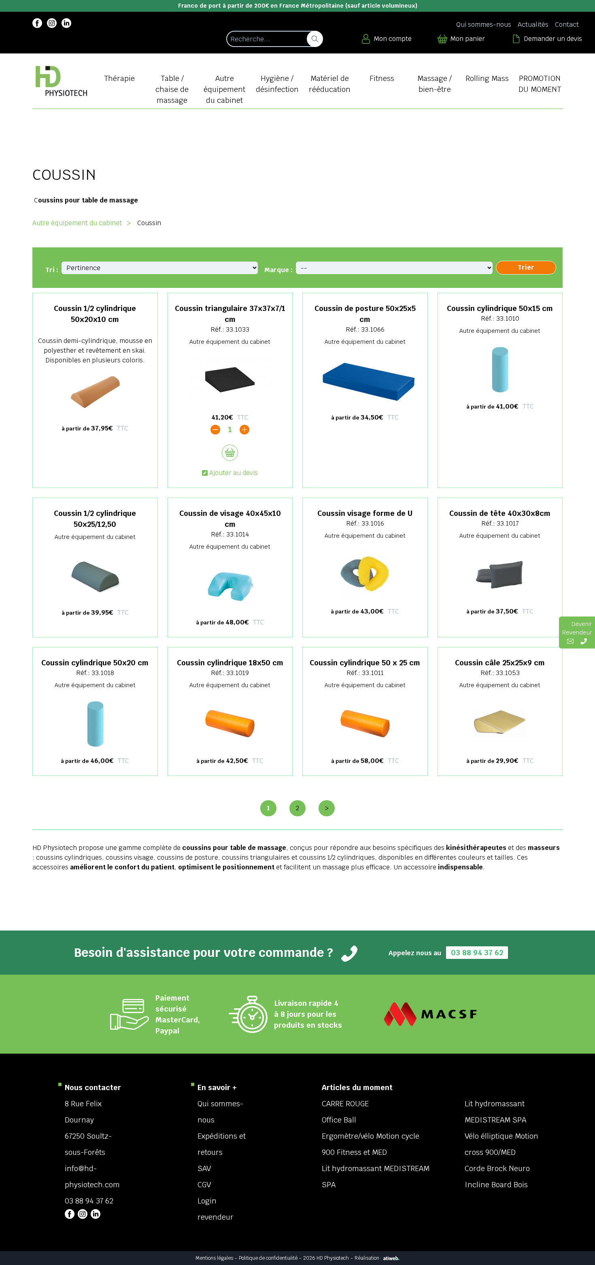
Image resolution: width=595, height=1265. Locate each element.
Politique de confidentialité (268, 1258)
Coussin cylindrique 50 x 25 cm (365, 662)
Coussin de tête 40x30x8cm (499, 513)
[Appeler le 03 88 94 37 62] (584, 641)
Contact (567, 24)
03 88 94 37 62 (477, 952)
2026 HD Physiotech (326, 1258)
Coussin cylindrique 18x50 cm (230, 662)
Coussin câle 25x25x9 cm (500, 662)
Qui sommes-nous (483, 24)
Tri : (51, 270)
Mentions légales (214, 1258)
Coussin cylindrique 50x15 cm (500, 308)
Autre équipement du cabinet (77, 223)
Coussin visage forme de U (364, 513)
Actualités (533, 24)
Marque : (278, 270)
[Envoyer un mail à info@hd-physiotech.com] (570, 641)
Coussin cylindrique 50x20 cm (95, 662)
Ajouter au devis (233, 473)
